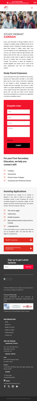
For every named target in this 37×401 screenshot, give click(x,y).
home (6, 322)
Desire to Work (9, 330)
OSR (35, 2)
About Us (7, 324)
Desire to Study (9, 327)
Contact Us (8, 335)
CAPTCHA (10, 140)
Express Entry (9, 332)
